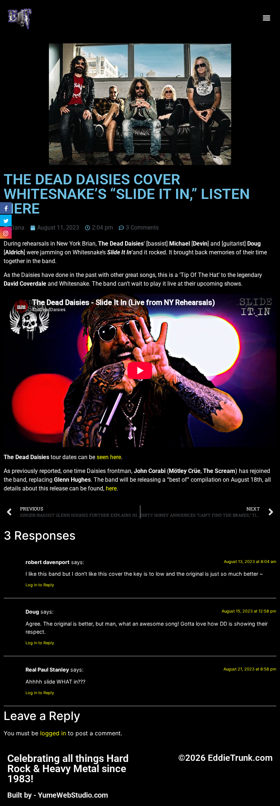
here (111, 488)
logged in (53, 733)
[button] (267, 18)
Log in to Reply (40, 584)
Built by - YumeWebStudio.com (57, 795)
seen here (109, 457)
